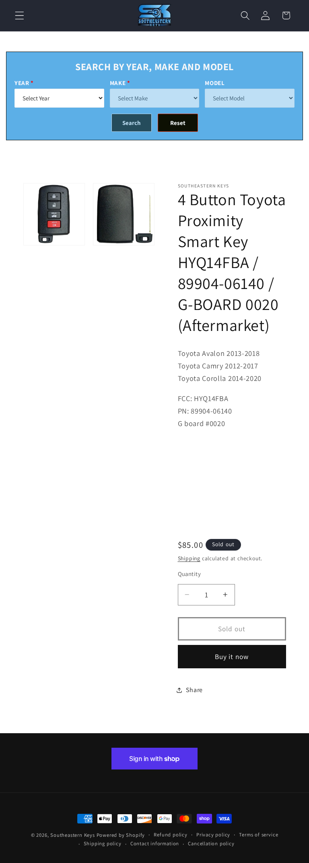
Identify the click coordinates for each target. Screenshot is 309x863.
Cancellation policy (211, 843)
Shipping (189, 558)
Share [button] (194, 690)
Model (215, 83)
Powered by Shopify (121, 835)
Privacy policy (213, 834)
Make (118, 83)
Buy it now (232, 656)
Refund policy (170, 834)
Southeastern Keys (72, 835)
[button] (19, 15)
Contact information (154, 843)
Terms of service (258, 834)
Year (21, 83)
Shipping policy (103, 843)
